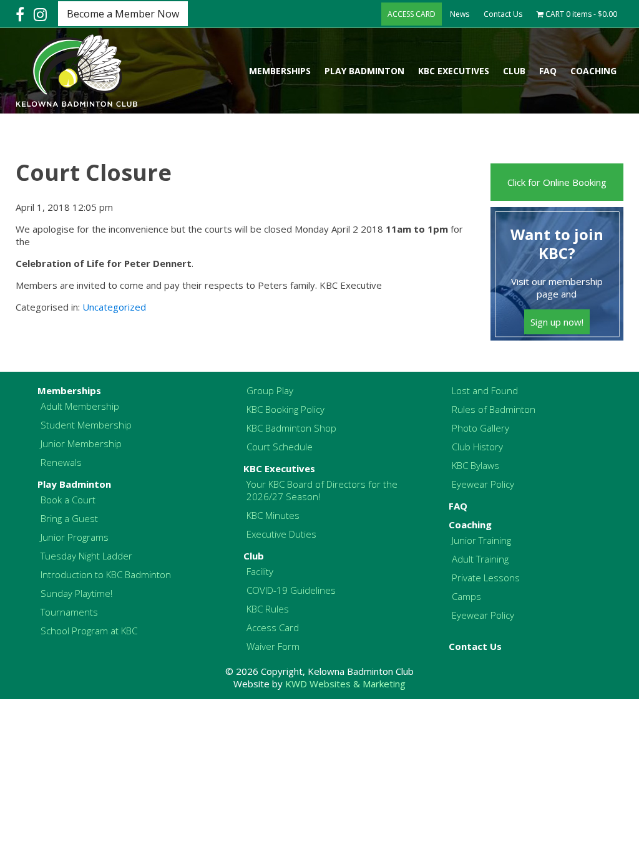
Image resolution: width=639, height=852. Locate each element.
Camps (466, 596)
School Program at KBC (89, 630)
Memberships (280, 71)
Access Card (272, 627)
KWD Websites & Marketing (345, 683)
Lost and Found (485, 390)
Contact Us (503, 14)
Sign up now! (556, 322)
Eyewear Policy (483, 484)
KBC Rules (267, 609)
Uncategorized (114, 307)
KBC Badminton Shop (291, 428)
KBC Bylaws (475, 465)
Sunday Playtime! (76, 593)
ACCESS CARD (412, 14)
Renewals (61, 462)
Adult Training (480, 559)
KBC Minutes (273, 515)
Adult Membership (80, 406)
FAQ (548, 71)
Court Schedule (279, 446)
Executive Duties (281, 534)
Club (514, 71)
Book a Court (68, 499)
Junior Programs (75, 537)
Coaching (593, 71)
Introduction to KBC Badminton (106, 574)
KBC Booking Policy (285, 409)
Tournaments (69, 612)
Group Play (269, 390)
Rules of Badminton (493, 409)
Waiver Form (273, 646)
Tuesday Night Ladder (86, 555)
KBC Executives (453, 71)
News (459, 14)
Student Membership (86, 425)
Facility (259, 571)
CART (580, 14)
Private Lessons (486, 577)
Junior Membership (81, 443)
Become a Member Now (123, 14)
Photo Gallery (480, 428)
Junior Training (481, 540)
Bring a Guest (69, 518)
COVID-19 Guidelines (291, 590)
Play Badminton (364, 71)
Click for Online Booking (557, 182)
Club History (477, 446)
